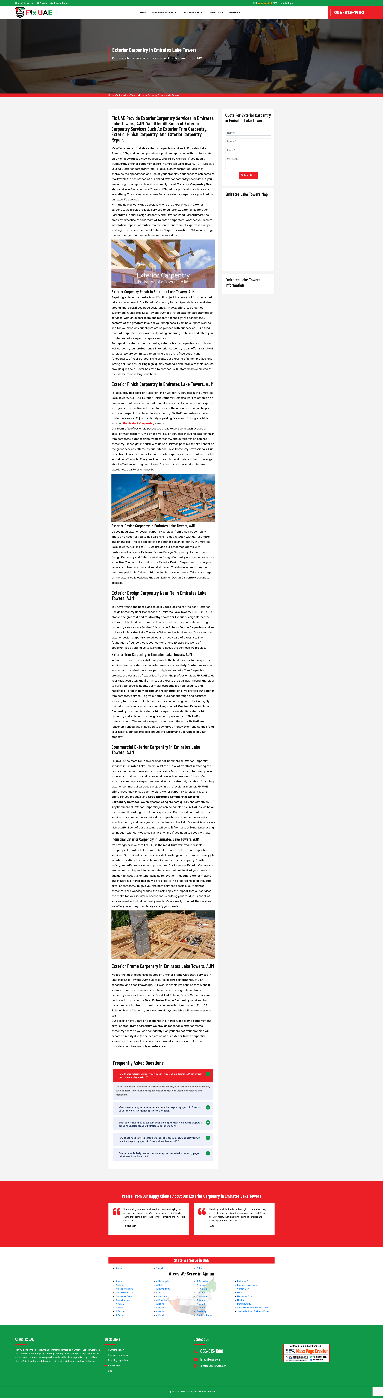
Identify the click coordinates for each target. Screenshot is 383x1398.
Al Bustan (120, 1311)
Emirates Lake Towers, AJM (212, 1365)
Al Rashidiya (202, 1281)
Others (233, 12)
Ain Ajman (120, 1285)
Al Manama (161, 1296)
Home (143, 12)
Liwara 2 (241, 1292)
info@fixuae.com (26, 3)
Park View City (244, 1304)
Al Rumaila (202, 1289)
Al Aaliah (120, 1304)
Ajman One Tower (124, 1296)
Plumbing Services (162, 12)
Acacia (119, 1281)
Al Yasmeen (202, 1296)
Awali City (201, 1311)
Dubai (199, 1268)
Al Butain (120, 1315)
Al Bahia (119, 1307)
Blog (110, 1371)
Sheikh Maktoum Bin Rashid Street (254, 1311)
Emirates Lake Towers (126, 95)
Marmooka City (244, 1296)
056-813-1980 (349, 12)
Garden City (243, 1289)
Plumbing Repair (116, 1350)
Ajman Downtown (124, 1289)
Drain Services (190, 12)
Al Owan (160, 1311)
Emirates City (244, 1281)
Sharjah (160, 1268)
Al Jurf (159, 1292)
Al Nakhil (160, 1304)
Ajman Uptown (123, 1300)
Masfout (241, 1300)
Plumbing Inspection (118, 1360)
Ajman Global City (124, 1292)
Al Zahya (201, 1304)
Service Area (114, 1365)
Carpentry (214, 12)
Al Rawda (201, 1285)
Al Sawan (201, 1292)
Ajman (119, 1268)
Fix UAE (211, 1391)
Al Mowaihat (162, 1300)
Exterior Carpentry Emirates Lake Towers (159, 95)
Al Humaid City (163, 1289)
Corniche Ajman (204, 1315)
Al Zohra (201, 1307)
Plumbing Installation (118, 1355)
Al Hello (159, 1285)
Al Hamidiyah (162, 1281)
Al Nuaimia (161, 1307)
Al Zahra (201, 1300)
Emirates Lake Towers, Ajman (54, 3)
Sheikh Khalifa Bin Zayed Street (252, 1307)
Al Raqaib (160, 1315)
